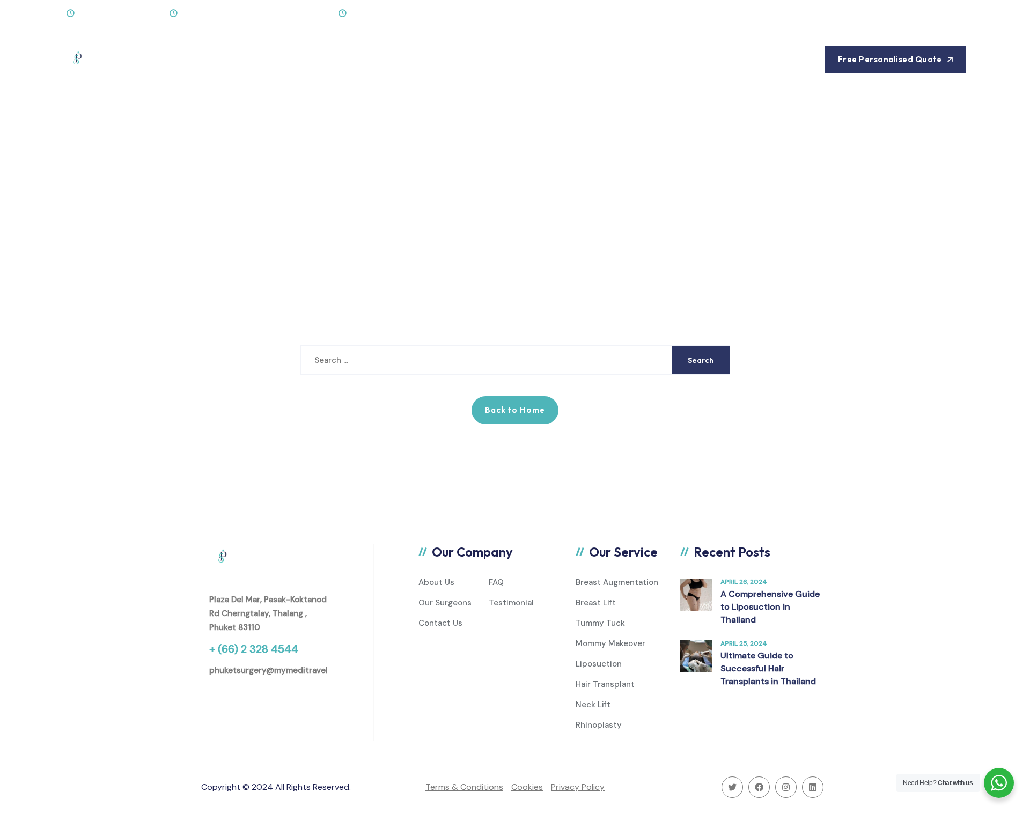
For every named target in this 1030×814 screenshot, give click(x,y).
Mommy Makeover (610, 643)
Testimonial (511, 602)
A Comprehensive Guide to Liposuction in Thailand (770, 606)
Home (195, 59)
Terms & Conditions (464, 787)
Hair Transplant (605, 684)
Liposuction (599, 663)
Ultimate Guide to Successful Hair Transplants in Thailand (768, 668)
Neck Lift (593, 704)
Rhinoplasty (599, 725)
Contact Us (426, 59)
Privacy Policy (578, 787)
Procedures (315, 59)
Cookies (527, 787)
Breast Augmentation (617, 582)
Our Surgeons (445, 602)
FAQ (496, 582)
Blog (371, 59)
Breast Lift (596, 602)
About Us (248, 59)
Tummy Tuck (600, 623)
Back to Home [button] (515, 410)
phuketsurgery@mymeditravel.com (277, 670)
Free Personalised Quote (890, 59)
